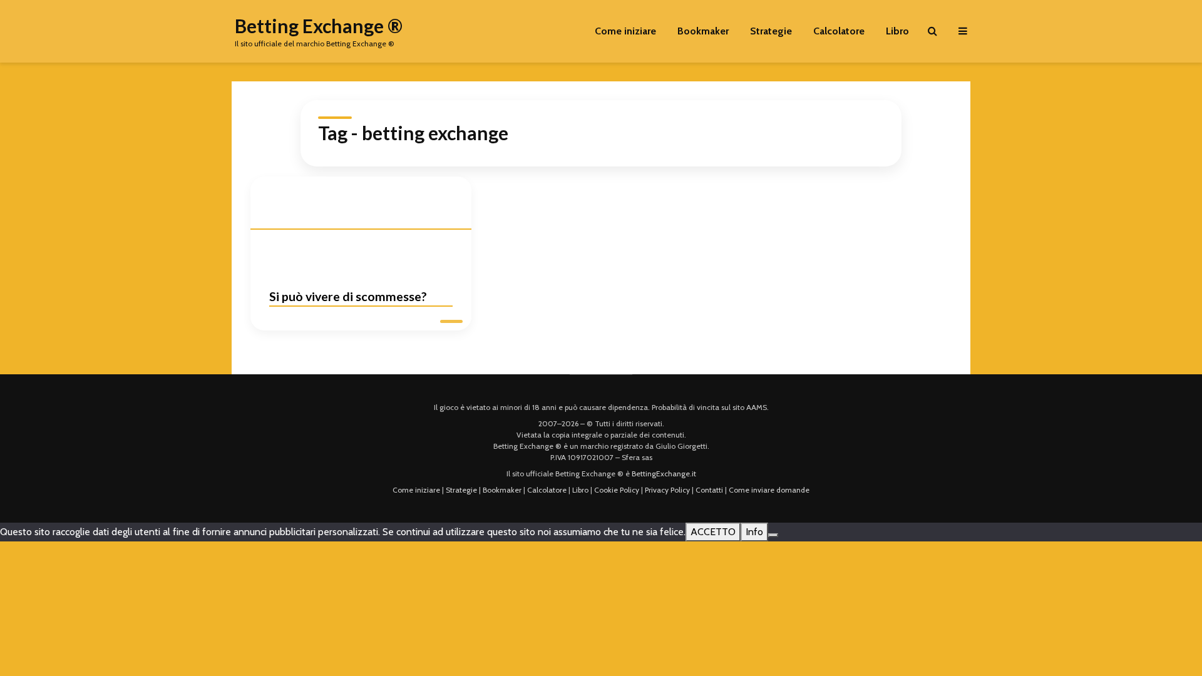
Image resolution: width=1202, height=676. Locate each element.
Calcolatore (839, 31)
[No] (773, 535)
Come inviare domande (769, 489)
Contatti (709, 489)
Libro (897, 31)
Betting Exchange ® (319, 25)
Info (754, 532)
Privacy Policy (667, 489)
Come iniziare (625, 31)
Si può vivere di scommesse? (348, 296)
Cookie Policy (616, 489)
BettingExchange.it (664, 473)
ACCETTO (713, 532)
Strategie (771, 31)
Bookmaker (703, 31)
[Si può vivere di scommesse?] (360, 223)
